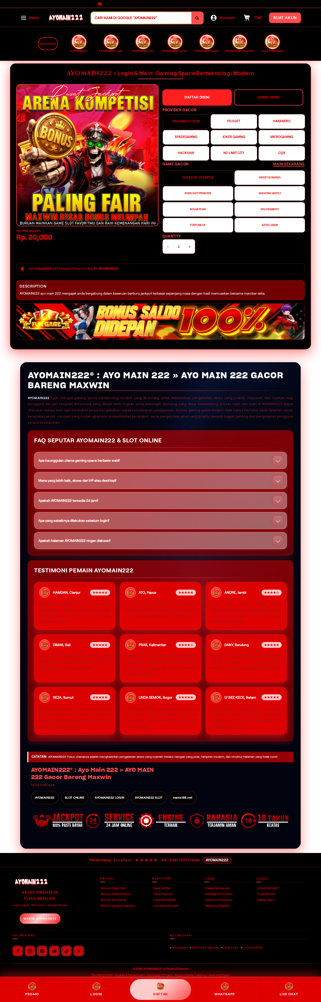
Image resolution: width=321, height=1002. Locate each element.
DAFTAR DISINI (197, 97)
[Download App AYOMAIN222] (160, 321)
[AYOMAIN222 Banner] (87, 155)
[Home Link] (65, 18)
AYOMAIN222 (38, 398)
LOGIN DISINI (269, 97)
